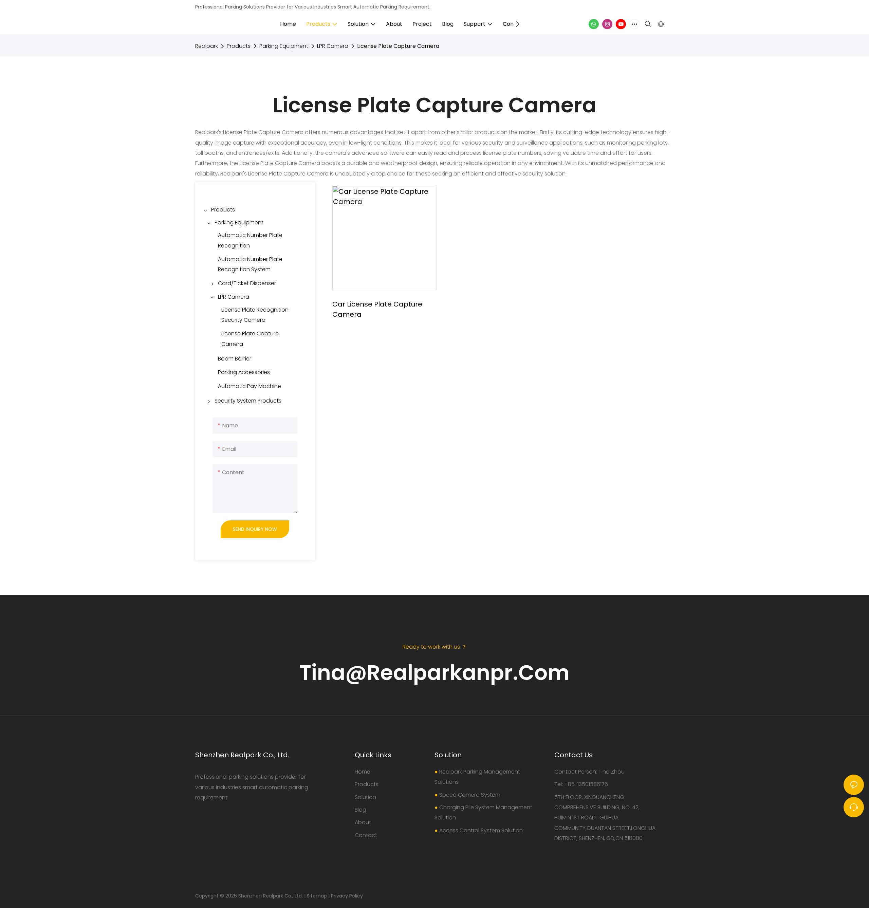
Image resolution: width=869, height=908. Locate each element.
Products (239, 46)
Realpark (206, 46)
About (363, 822)
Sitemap (317, 895)
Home (362, 772)
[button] (517, 24)
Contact (366, 835)
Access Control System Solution (481, 830)
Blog (360, 810)
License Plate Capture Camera (398, 46)
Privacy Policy (347, 895)
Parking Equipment (283, 46)
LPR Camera (332, 46)
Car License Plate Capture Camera (377, 309)
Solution (365, 797)
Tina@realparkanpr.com (434, 672)
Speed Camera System (469, 795)
